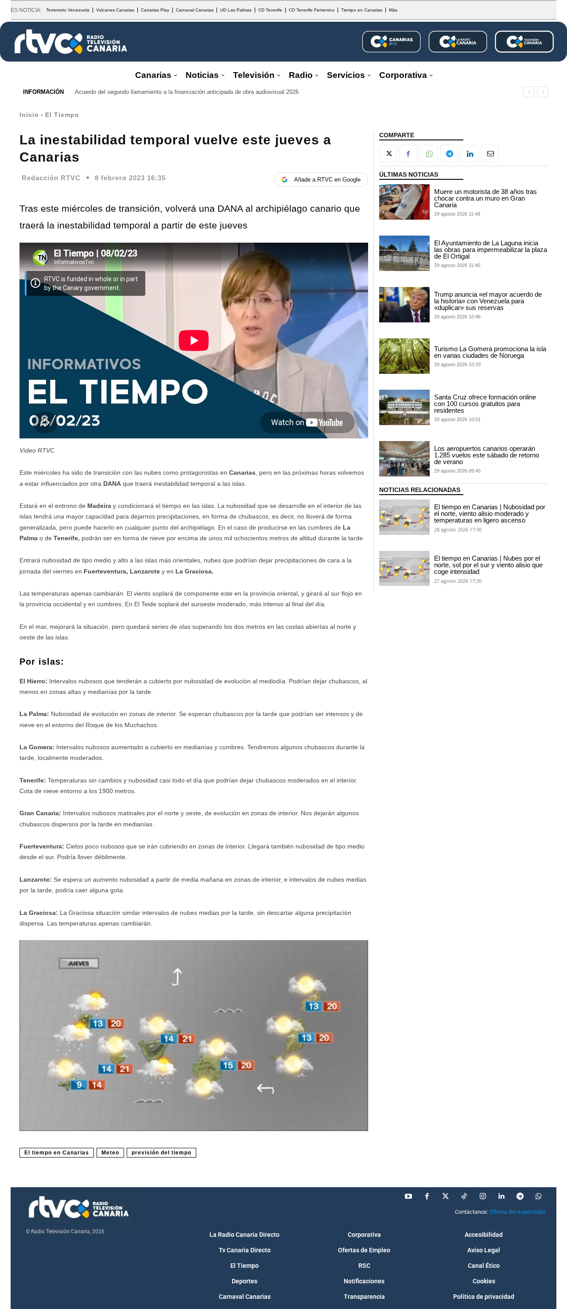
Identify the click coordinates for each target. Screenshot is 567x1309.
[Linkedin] (469, 154)
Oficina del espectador (517, 1211)
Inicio (29, 114)
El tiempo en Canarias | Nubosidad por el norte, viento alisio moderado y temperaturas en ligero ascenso (489, 513)
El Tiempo (62, 114)
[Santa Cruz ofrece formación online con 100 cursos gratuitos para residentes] (404, 407)
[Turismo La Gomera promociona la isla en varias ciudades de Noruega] (404, 356)
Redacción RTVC (51, 177)
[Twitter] (446, 1196)
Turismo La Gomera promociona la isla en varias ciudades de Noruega (490, 352)
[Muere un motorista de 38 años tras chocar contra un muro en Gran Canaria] (404, 202)
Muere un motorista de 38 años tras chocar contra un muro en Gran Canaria (485, 198)
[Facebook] (408, 154)
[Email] (490, 154)
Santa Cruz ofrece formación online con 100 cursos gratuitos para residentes (485, 403)
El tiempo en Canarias (56, 1153)
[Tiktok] (464, 1196)
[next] (542, 91)
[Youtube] (408, 1196)
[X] (388, 154)
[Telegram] (449, 154)
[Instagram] (483, 1196)
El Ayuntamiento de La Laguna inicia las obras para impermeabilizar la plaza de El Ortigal (490, 249)
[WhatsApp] (429, 154)
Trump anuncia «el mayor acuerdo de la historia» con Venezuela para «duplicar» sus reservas (488, 300)
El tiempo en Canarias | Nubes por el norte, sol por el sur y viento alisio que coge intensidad (488, 564)
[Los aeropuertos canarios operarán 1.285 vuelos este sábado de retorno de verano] (404, 458)
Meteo (110, 1153)
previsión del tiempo (161, 1153)
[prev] (528, 91)
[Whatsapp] (539, 1196)
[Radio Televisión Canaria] (71, 42)
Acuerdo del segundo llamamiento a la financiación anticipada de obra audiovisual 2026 (187, 92)
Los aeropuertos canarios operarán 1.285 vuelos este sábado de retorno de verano (486, 455)
